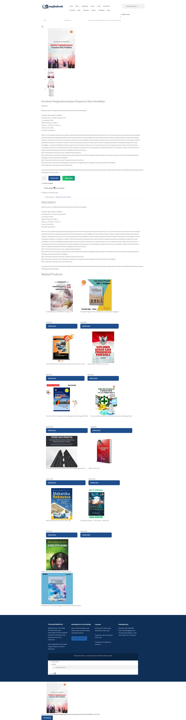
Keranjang (52, 326)
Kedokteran (106, 6)
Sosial (99, 6)
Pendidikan (101, 10)
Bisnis (77, 6)
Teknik (92, 6)
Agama (94, 10)
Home (71, 6)
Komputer (86, 10)
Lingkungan (85, 6)
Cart (53, 673)
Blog (108, 10)
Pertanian (72, 10)
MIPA (79, 10)
